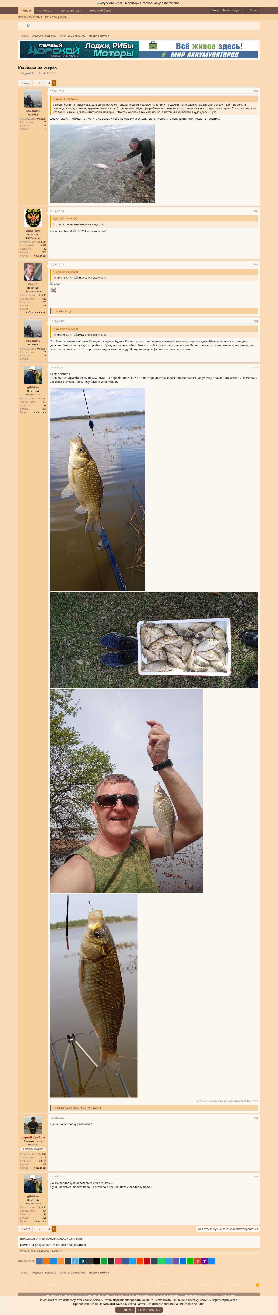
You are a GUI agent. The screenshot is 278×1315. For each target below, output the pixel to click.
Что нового (44, 10)
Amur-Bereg (29, 1285)
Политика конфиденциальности (219, 1285)
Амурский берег (100, 10)
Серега (33, 284)
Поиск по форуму (56, 17)
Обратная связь (127, 1285)
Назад (26, 83)
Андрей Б (27, 73)
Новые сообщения (30, 17)
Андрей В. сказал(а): (66, 98)
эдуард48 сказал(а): (65, 218)
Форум (26, 10)
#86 (256, 1117)
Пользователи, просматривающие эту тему (51, 1238)
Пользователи (71, 10)
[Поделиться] (250, 91)
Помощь (248, 1285)
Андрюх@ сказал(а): (65, 272)
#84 (256, 321)
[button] (55, 10)
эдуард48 (33, 111)
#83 (256, 264)
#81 (256, 91)
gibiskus (33, 387)
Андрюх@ (33, 231)
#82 (256, 211)
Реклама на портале (154, 1285)
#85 (256, 367)
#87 (256, 1176)
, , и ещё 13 (78, 1107)
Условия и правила (182, 1285)
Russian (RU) (50, 1285)
